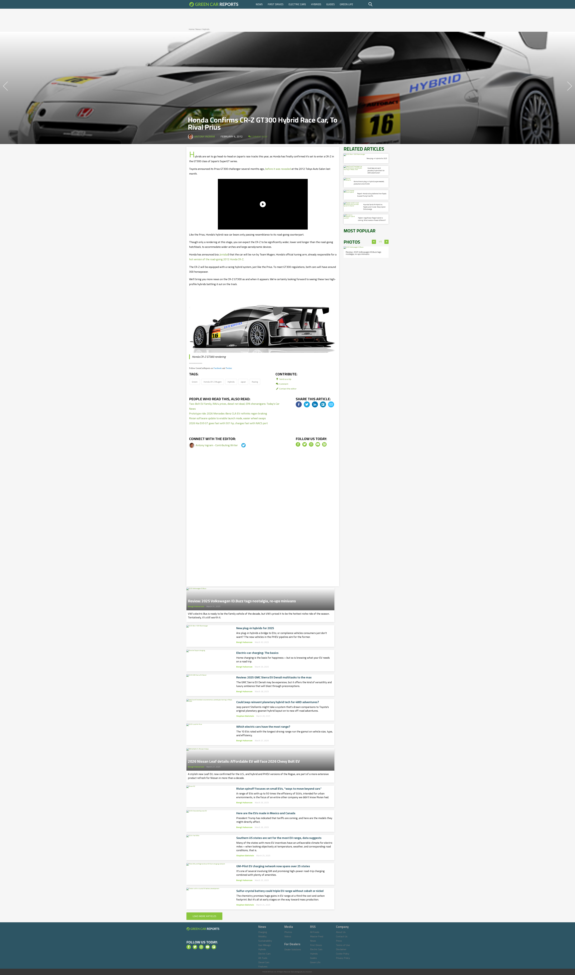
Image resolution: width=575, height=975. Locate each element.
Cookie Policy (342, 953)
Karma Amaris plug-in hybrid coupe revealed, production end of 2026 (369, 182)
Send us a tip (285, 379)
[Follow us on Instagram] (311, 444)
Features (262, 966)
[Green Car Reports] (213, 4)
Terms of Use (343, 945)
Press (339, 940)
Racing (255, 382)
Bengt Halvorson (196, 606)
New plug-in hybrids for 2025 (255, 628)
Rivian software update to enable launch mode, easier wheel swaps (227, 418)
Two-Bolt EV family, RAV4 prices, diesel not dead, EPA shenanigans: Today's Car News (234, 406)
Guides (330, 4)
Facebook (218, 368)
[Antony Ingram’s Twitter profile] (240, 445)
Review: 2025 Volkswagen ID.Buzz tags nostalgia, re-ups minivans (242, 600)
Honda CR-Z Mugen (213, 382)
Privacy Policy (343, 958)
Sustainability (265, 940)
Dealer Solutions (292, 949)
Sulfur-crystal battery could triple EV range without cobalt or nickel (280, 890)
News (259, 4)
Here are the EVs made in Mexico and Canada (265, 813)
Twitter (229, 368)
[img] (299, 404)
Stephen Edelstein (245, 716)
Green (195, 382)
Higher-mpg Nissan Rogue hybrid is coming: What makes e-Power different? (372, 219)
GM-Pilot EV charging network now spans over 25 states (273, 866)
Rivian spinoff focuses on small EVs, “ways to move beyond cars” (279, 788)
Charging (262, 932)
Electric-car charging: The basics (257, 652)
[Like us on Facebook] (298, 444)
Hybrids (316, 4)
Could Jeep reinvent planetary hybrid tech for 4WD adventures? (277, 702)
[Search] (378, 4)
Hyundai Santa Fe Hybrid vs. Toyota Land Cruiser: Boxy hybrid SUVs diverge (374, 207)
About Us (341, 932)
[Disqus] (263, 503)
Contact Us (341, 936)
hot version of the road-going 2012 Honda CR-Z (216, 259)
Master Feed (316, 936)
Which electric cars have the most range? (263, 726)
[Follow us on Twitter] (304, 444)
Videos (287, 936)
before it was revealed (278, 168)
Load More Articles (204, 916)
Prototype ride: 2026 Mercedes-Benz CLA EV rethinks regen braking (228, 413)
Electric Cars (297, 4)
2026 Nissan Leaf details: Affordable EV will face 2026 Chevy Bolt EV (244, 760)
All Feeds (314, 932)
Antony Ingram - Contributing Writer (217, 445)
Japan (243, 382)
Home (191, 29)
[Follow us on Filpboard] (324, 444)
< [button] (374, 242)
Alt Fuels (262, 958)
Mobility (262, 936)
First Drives (275, 4)
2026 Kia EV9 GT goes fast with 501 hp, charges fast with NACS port (228, 423)
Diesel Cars (263, 962)
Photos (288, 932)
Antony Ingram (204, 136)
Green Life (346, 4)
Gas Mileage (264, 945)
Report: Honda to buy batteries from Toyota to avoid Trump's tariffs (371, 194)
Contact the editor (287, 389)
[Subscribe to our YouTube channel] (318, 444)
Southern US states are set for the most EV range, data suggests (278, 837)
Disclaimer (341, 949)
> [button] (386, 242)
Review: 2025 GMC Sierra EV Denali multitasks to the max (274, 677)
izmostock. (308, 971)
